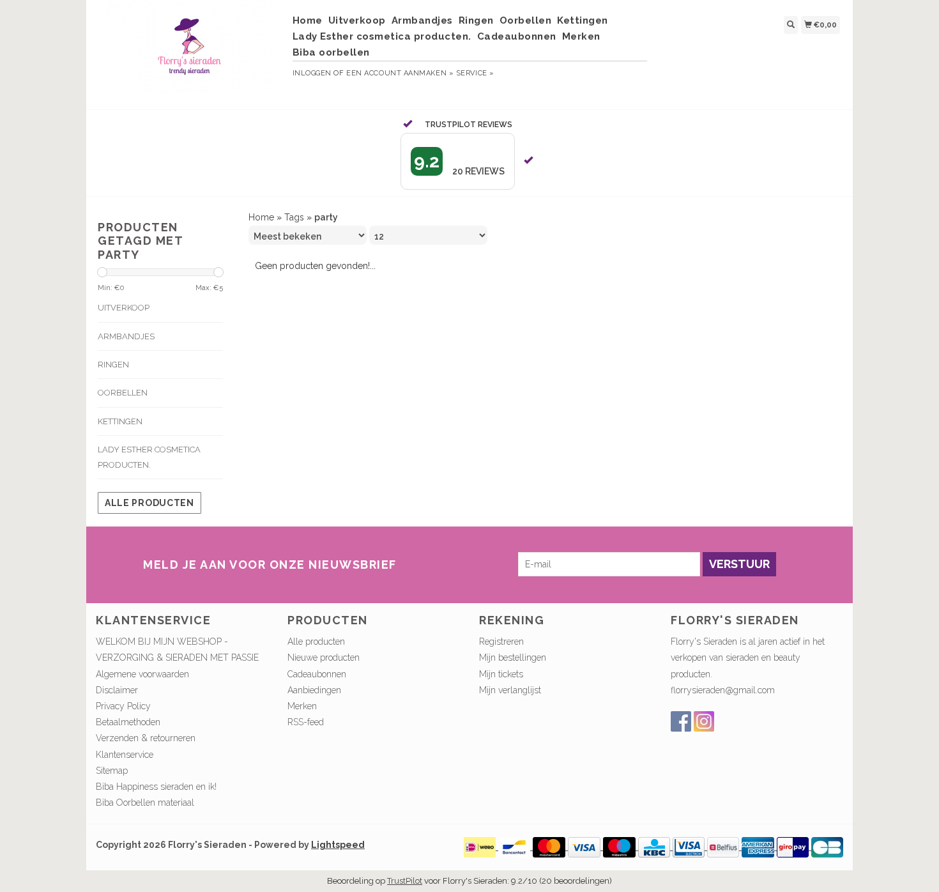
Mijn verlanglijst (510, 690)
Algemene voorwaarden (142, 674)
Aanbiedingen (314, 690)
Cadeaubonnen (516, 36)
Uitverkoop (357, 20)
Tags (294, 217)
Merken (581, 36)
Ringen (476, 20)
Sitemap (112, 770)
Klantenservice (124, 755)
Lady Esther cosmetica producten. (382, 36)
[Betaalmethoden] (481, 847)
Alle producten (149, 503)
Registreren (501, 641)
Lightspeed (338, 845)
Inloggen (312, 73)
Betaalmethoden (128, 722)
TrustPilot (404, 881)
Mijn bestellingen (512, 657)
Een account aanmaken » (400, 73)
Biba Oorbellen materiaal (145, 802)
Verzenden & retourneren (145, 738)
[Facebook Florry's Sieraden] (681, 721)
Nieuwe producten (323, 657)
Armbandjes (422, 20)
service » (475, 73)
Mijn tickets (501, 674)
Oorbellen (526, 20)
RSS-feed (305, 722)
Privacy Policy (123, 706)
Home (308, 20)
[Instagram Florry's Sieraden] (704, 721)
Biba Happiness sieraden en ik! (156, 786)
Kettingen (582, 20)
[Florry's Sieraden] (189, 53)
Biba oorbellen (331, 52)
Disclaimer (117, 690)
